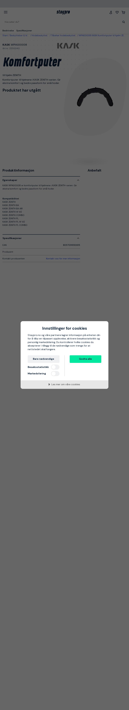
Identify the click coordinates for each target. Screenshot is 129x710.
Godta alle (85, 359)
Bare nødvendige (43, 359)
